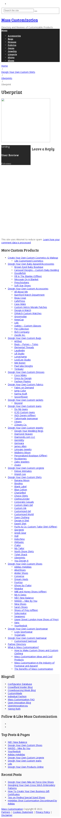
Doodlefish (20, 273)
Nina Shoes (20, 603)
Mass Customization (19, 20)
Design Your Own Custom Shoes (25, 563)
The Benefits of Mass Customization (33, 668)
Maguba (18, 588)
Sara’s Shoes (21, 607)
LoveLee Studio (22, 359)
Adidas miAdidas (23, 566)
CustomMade (15, 693)
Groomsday (20, 316)
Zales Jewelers (21, 461)
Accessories (14, 35)
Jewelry (12, 51)
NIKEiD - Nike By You (19, 748)
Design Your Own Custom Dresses (26, 372)
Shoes (11, 60)
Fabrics (12, 45)
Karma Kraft (20, 393)
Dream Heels (21, 579)
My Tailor (19, 548)
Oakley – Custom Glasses (27, 325)
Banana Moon (21, 480)
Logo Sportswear (23, 631)
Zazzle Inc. (19, 335)
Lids (16, 322)
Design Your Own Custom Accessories (28, 288)
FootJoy (18, 582)
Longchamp (20, 356)
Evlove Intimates (23, 471)
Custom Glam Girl (23, 505)
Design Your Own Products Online (26, 766)
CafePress (19, 300)
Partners (5, 812)
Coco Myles (20, 375)
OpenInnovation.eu (18, 705)
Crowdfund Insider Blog (20, 687)
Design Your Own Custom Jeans (24, 406)
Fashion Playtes (22, 381)
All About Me (21, 291)
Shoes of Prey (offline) (26, 610)
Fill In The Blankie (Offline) (28, 276)
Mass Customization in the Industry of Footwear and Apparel (34, 664)
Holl (16, 535)
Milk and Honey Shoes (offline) (30, 591)
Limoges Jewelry (23, 449)
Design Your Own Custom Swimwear (27, 637)
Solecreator (20, 613)
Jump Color (20, 390)
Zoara (17, 464)
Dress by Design (23, 378)
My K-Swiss (20, 594)
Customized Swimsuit (25, 641)
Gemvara (19, 443)
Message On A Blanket (26, 279)
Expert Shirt (20, 523)
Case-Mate (20, 304)
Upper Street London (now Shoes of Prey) (36, 619)
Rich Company (21, 331)
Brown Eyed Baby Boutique (28, 266)
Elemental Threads (24, 347)
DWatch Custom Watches (27, 313)
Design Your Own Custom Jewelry (25, 427)
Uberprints (19, 557)
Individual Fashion (17, 696)
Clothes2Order (22, 498)
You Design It (21, 560)
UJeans (18, 421)
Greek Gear (20, 532)
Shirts (11, 57)
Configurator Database (20, 684)
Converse (19, 576)
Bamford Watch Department (29, 294)
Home (11, 3)
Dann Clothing (21, 517)
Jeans (11, 48)
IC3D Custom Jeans (24, 412)
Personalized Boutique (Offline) (30, 455)
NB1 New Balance (24, 597)
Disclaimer (6, 815)
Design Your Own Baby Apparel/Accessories (31, 263)
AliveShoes (20, 569)
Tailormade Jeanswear (26, 418)
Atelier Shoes (21, 573)
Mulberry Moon (22, 452)
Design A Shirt (21, 520)
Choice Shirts (21, 495)
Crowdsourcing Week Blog (22, 690)
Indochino (19, 539)
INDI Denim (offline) (25, 415)
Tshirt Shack (20, 554)
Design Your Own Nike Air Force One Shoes (31, 782)
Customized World (24, 514)
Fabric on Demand (24, 387)
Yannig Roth (14, 708)
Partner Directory (17, 644)
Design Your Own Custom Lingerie (26, 467)
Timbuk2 (18, 369)
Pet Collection (21, 328)
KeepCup (19, 319)
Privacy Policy (43, 812)
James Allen (20, 446)
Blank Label (20, 486)
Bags (10, 38)
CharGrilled (20, 492)
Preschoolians (21, 282)
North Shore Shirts (24, 551)
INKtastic (19, 542)
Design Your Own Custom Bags (24, 338)
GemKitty (19, 440)
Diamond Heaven (23, 433)
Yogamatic (20, 634)
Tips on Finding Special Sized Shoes (26, 797)
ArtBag (18, 341)
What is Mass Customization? (23, 647)
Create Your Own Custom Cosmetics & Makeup (33, 257)
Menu (4, 30)
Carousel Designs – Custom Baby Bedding (36, 270)
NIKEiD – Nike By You (25, 600)
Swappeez (19, 616)
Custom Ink (20, 508)
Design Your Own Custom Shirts (25, 477)
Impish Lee (20, 474)
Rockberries (20, 458)
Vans (16, 622)
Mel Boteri (19, 362)
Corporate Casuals (24, 501)
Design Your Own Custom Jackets (25, 399)
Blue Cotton (20, 489)
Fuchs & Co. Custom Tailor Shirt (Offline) (35, 526)
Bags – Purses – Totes (26, 344)
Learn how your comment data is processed (30, 241)
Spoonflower (21, 396)
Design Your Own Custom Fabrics (25, 384)
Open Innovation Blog (19, 702)
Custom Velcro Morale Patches (30, 307)
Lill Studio (19, 353)
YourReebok (20, 625)
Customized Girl (22, 511)
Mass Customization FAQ (21, 699)
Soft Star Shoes (22, 285)
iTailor (17, 545)
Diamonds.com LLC (24, 437)
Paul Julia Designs (23, 365)
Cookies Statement (23, 812)
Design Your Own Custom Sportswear (28, 628)
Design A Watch (22, 310)
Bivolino (18, 483)
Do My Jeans (21, 409)
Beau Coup (20, 297)
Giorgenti (19, 529)
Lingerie (12, 54)
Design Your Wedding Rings (28, 430)
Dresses (12, 41)
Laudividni (19, 350)
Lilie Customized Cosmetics (28, 260)
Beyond (18, 403)
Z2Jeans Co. (20, 424)
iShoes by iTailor (23, 585)
